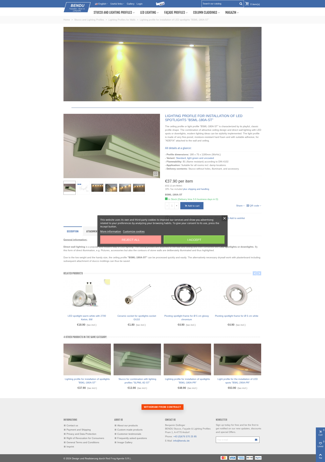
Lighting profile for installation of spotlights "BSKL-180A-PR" (187, 381)
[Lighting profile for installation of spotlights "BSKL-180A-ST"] (87, 359)
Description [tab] (73, 231)
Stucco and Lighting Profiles (113, 12)
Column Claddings (205, 12)
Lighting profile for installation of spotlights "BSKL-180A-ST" (87, 381)
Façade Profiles (174, 12)
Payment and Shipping (79, 429)
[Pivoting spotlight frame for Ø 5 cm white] (236, 295)
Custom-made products (130, 429)
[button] (255, 273)
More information (110, 231)
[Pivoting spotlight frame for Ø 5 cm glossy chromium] (186, 295)
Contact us (72, 425)
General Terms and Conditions (83, 442)
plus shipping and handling (196, 189)
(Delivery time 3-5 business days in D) (198, 199)
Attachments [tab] (92, 231)
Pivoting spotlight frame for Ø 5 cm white (236, 315)
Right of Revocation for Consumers (85, 438)
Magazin (230, 12)
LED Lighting (148, 12)
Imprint (70, 446)
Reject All (131, 239)
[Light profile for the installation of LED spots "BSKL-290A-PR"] (237, 359)
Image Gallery (124, 442)
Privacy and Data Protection (81, 434)
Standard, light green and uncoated (195, 158)
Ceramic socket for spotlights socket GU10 (136, 317)
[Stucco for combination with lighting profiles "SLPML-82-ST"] (137, 359)
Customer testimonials (129, 434)
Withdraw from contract (162, 407)
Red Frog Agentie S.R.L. (119, 458)
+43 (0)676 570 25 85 (185, 436)
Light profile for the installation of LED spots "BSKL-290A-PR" (238, 381)
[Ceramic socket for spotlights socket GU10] (136, 295)
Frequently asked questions (132, 438)
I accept (194, 239)
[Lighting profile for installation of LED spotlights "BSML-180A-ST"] (155, 173)
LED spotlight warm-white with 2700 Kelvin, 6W (87, 317)
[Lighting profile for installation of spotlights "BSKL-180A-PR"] (187, 359)
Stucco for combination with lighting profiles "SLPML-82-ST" (137, 381)
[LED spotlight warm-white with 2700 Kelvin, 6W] (86, 295)
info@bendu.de (181, 440)
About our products (127, 425)
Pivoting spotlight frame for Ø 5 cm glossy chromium (186, 317)
